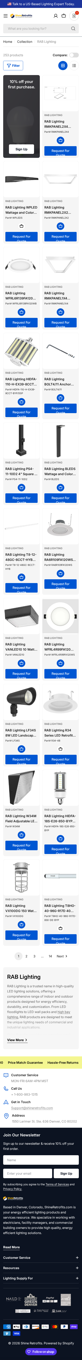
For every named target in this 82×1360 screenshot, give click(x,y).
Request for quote (60, 152)
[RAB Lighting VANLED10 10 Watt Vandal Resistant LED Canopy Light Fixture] (21, 616)
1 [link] (18, 956)
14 (50, 956)
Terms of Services (57, 1184)
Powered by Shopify (59, 1343)
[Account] (55, 15)
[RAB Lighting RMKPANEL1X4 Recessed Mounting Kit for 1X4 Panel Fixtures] (60, 265)
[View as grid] (63, 65)
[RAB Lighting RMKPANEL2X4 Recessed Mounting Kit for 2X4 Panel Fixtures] (60, 93)
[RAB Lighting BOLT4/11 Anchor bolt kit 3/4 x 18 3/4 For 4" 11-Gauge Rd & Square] (60, 351)
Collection (24, 42)
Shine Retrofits (31, 1343)
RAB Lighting (53, 115)
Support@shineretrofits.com (32, 1108)
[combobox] (41, 28)
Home (7, 42)
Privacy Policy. (12, 1188)
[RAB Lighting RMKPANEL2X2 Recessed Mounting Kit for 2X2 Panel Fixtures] (60, 179)
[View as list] (74, 65)
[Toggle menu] (5, 15)
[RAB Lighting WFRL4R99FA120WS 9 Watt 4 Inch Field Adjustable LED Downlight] (60, 616)
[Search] (73, 28)
